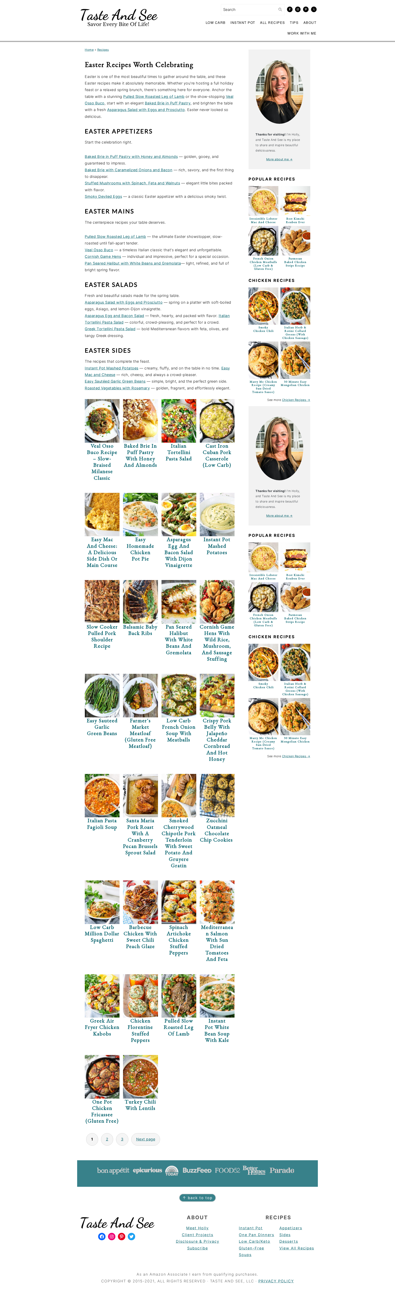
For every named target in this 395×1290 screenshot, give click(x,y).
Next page (145, 1139)
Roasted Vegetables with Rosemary (117, 388)
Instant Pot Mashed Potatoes (111, 368)
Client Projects (197, 1235)
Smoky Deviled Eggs (103, 196)
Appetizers (290, 1228)
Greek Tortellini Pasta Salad (110, 329)
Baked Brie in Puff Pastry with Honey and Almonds (131, 156)
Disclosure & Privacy (197, 1241)
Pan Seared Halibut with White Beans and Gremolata (133, 263)
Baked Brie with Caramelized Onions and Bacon (128, 170)
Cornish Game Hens (103, 256)
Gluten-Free (251, 1248)
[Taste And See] (118, 29)
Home (89, 49)
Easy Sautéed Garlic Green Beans (115, 381)
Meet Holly (197, 1228)
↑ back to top (197, 1198)
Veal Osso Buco (99, 250)
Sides (285, 1235)
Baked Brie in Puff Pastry (168, 103)
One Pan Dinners (256, 1235)
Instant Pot (251, 1228)
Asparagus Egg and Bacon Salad (114, 316)
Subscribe (197, 1248)
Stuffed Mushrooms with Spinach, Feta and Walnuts (132, 183)
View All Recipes (296, 1248)
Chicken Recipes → (296, 400)
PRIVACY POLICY (276, 1281)
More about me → (279, 159)
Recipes (103, 49)
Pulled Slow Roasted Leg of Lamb (154, 96)
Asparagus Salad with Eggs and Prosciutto (146, 110)
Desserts (288, 1241)
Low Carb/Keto (254, 1241)
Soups (245, 1255)
